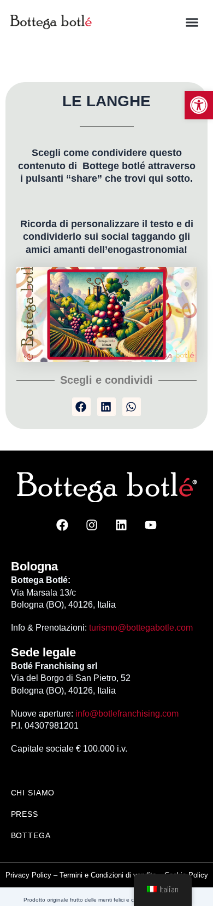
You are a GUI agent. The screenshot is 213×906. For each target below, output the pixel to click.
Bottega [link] (31, 835)
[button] (192, 21)
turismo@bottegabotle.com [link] (141, 627)
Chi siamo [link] (33, 792)
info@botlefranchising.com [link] (127, 713)
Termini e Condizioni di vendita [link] (108, 875)
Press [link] (24, 814)
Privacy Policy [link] (28, 875)
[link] (199, 105)
